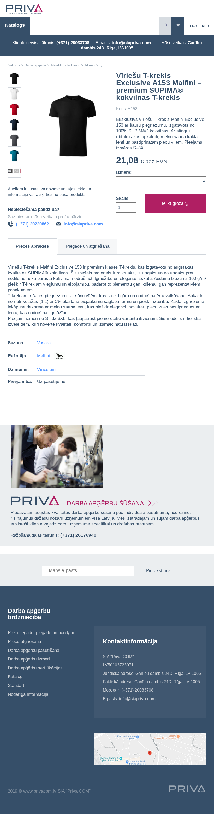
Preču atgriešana (24, 641)
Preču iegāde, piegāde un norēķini (41, 632)
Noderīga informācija (28, 694)
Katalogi (15, 676)
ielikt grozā (173, 203)
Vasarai (44, 342)
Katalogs (15, 25)
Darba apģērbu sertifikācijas (35, 667)
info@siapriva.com (131, 42)
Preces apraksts (32, 246)
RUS (205, 26)
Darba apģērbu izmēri (29, 659)
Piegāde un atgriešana (87, 246)
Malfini (44, 355)
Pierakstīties (158, 570)
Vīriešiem (46, 369)
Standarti (16, 685)
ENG (193, 26)
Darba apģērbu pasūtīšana (33, 650)
